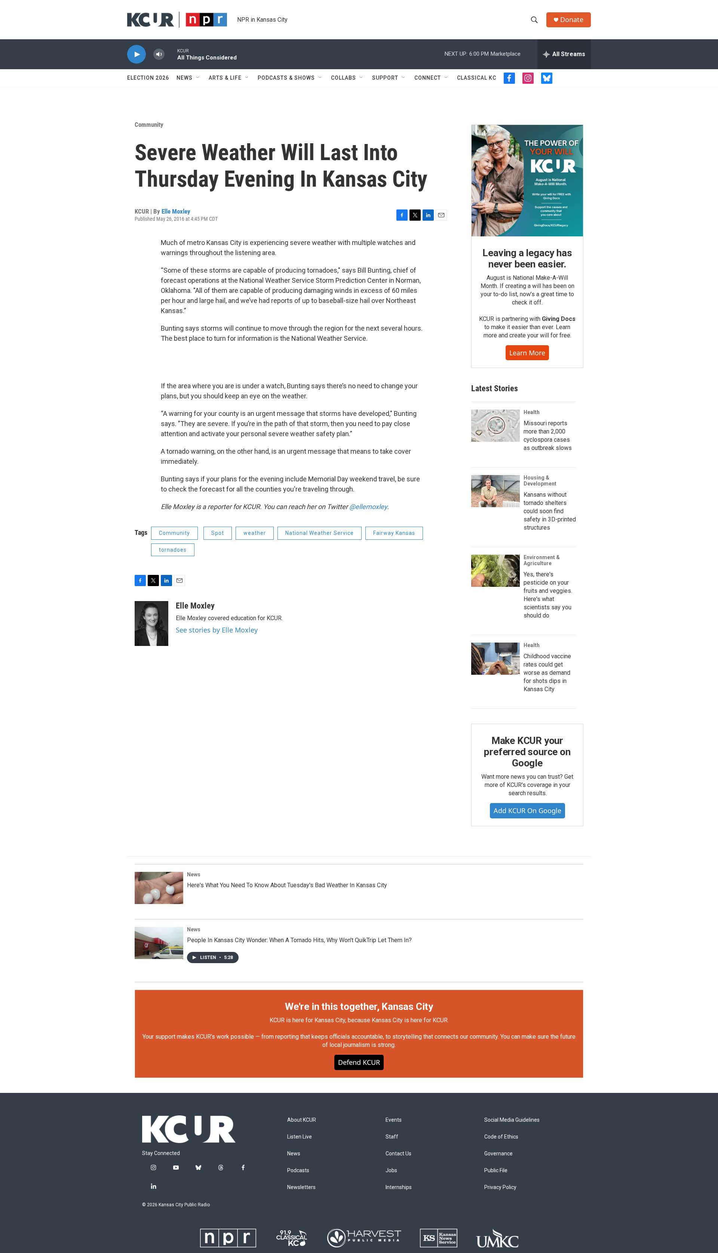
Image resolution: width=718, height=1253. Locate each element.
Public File (495, 1170)
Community (149, 124)
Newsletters (301, 1187)
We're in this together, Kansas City (359, 1006)
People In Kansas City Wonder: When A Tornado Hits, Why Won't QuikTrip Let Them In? (299, 940)
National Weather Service (319, 533)
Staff (392, 1137)
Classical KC (476, 78)
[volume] (159, 54)
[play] (136, 54)
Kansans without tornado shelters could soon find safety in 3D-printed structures (550, 511)
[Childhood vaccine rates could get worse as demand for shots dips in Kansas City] (495, 659)
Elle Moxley (176, 211)
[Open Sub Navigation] (198, 78)
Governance (498, 1154)
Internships (399, 1187)
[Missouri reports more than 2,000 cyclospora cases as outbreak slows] (495, 426)
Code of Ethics (501, 1137)
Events (394, 1120)
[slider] (171, 54)
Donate (571, 20)
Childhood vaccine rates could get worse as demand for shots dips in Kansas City (547, 673)
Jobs (391, 1170)
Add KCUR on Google (527, 810)
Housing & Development (540, 481)
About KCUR (301, 1120)
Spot (217, 533)
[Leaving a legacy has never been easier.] (527, 180)
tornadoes (173, 550)
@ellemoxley (368, 507)
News (185, 78)
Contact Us (398, 1154)
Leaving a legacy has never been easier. (527, 258)
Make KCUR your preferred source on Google (527, 752)
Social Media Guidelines (512, 1120)
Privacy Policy (500, 1187)
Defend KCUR (359, 1062)
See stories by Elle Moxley (217, 629)
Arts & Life (225, 78)
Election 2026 (148, 78)
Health (532, 412)
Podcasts (298, 1170)
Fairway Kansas (394, 533)
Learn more (527, 352)
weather (254, 533)
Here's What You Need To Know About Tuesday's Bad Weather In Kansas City (287, 885)
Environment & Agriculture (542, 560)
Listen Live (299, 1137)
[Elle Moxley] (151, 623)
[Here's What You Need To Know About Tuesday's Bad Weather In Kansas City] (159, 888)
